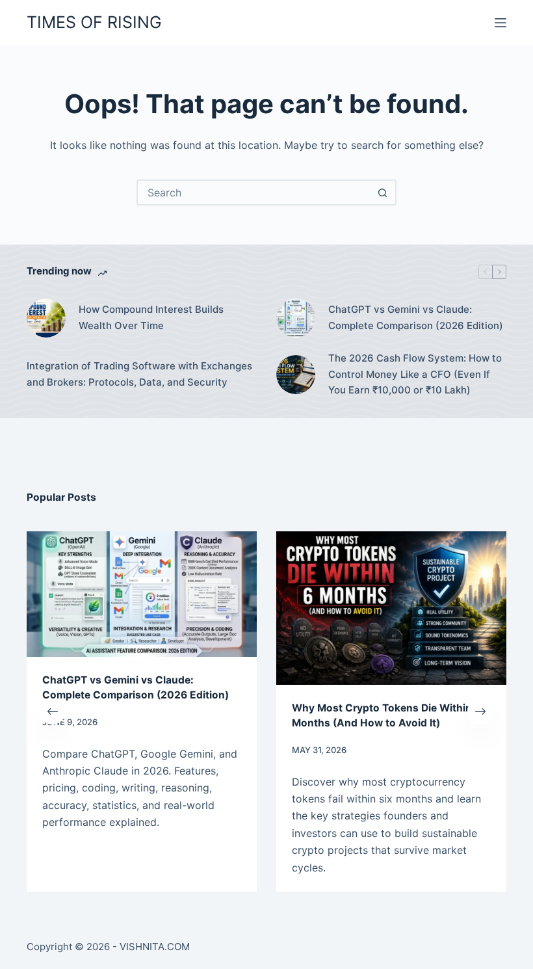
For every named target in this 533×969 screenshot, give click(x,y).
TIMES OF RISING (94, 22)
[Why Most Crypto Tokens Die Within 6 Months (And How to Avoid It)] (245, 608)
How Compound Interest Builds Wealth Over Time (151, 317)
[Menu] (500, 23)
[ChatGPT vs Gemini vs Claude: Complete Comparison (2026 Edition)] (295, 318)
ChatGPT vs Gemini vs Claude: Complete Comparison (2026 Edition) (415, 317)
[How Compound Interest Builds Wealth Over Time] (46, 318)
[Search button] (382, 192)
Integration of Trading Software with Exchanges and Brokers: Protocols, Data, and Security (139, 374)
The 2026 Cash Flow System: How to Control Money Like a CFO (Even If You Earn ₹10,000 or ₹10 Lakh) (415, 374)
